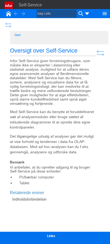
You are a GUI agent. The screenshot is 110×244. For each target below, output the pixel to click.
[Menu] (104, 13)
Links (51, 236)
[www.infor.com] (9, 5)
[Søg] (80, 14)
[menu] (87, 14)
